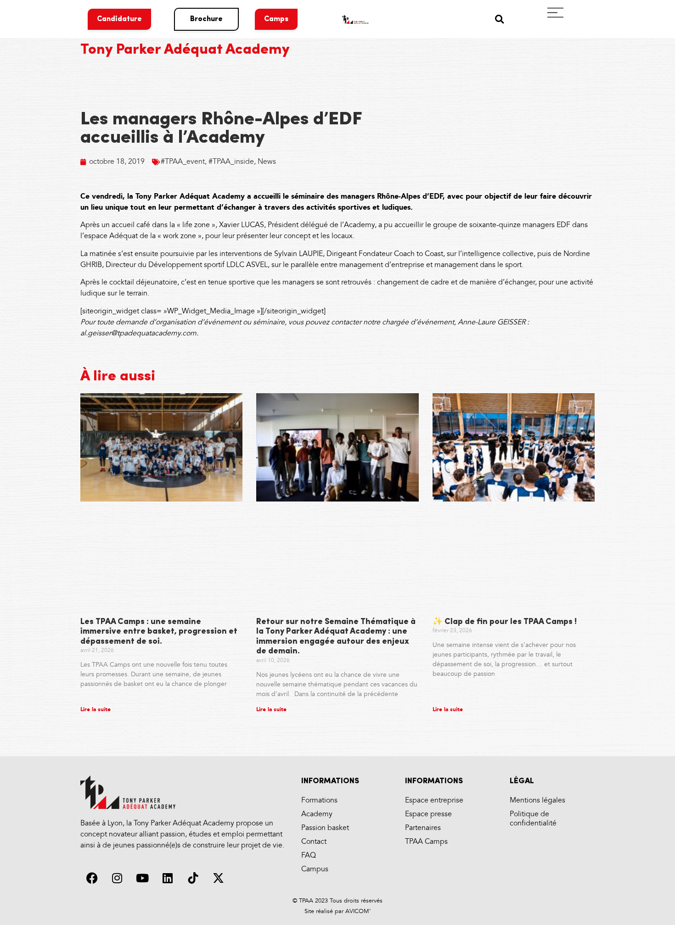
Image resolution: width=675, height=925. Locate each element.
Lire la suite (95, 709)
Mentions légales (537, 800)
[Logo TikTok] (192, 878)
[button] (499, 19)
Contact (313, 841)
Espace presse (428, 814)
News (267, 161)
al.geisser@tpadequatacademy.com (138, 333)
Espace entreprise (434, 800)
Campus (314, 869)
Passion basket (325, 828)
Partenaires (423, 828)
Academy (316, 814)
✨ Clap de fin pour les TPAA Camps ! (505, 622)
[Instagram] (117, 878)
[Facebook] (91, 878)
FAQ (308, 855)
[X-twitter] (218, 878)
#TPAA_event (183, 161)
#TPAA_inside (231, 161)
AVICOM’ (357, 911)
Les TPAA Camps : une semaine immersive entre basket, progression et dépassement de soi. (158, 632)
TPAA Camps (426, 841)
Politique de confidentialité (533, 818)
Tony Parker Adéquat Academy (185, 50)
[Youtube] (142, 878)
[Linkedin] (167, 878)
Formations (319, 800)
